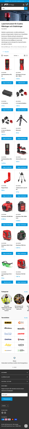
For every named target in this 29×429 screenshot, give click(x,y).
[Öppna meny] (2, 4)
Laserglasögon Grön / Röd (6, 274)
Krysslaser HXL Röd (20, 274)
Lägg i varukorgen (7, 82)
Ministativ (18, 130)
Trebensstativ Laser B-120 (21, 188)
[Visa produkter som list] (27, 55)
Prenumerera (7, 399)
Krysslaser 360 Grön (21, 245)
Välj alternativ (21, 82)
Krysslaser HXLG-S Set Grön (6, 245)
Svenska (4, 405)
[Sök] (26, 8)
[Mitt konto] (23, 4)
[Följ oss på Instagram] (5, 413)
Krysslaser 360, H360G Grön (21, 217)
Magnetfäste (4, 187)
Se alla (26, 291)
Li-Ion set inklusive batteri (6, 131)
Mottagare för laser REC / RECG (21, 75)
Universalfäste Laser (21, 159)
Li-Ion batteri (4, 103)
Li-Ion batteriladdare (21, 103)
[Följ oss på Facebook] (2, 413)
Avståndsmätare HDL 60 (6, 159)
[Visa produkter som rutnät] (24, 55)
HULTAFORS (3, 72)
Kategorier (6, 55)
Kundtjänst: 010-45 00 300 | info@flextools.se (14, 1)
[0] (26, 4)
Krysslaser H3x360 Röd (7, 216)
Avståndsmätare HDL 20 (6, 75)
